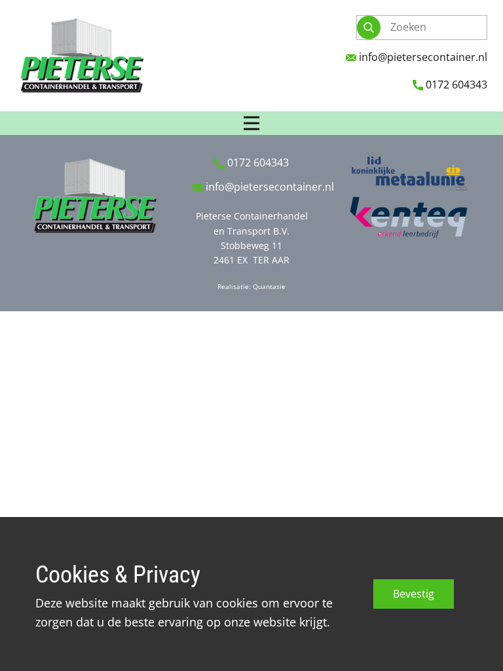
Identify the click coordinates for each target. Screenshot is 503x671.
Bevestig (413, 593)
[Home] (81, 55)
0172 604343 (455, 84)
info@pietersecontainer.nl (421, 57)
